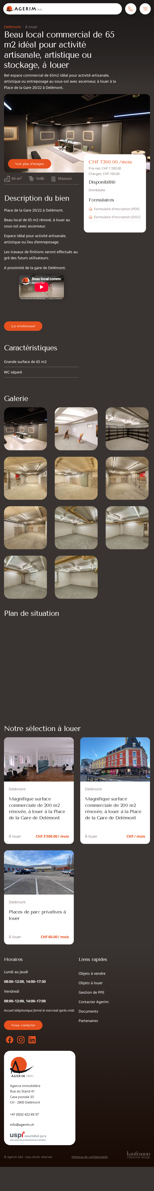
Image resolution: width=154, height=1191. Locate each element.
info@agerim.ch (22, 1124)
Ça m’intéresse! (23, 326)
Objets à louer (91, 982)
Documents (88, 1011)
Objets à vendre (92, 973)
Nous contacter (23, 1025)
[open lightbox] (77, 133)
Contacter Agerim (94, 1001)
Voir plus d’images (29, 164)
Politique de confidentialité (90, 1157)
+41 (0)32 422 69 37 (24, 1114)
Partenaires (88, 1020)
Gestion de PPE (91, 992)
